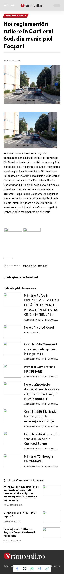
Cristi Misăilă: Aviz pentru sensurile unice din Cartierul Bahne (41, 439)
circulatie (29, 266)
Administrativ (15, 15)
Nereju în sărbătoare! (39, 327)
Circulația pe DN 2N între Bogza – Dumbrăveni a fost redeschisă (19, 532)
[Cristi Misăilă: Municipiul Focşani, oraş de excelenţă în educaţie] (12, 415)
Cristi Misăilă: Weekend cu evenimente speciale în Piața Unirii (40, 349)
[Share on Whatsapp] (32, 568)
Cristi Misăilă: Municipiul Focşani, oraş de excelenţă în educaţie (40, 416)
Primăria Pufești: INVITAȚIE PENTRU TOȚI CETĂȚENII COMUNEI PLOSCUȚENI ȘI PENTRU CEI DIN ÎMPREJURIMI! (41, 305)
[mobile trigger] (7, 5)
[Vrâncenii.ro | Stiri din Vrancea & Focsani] (32, 5)
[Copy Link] (47, 568)
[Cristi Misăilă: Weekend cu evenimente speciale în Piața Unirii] (12, 348)
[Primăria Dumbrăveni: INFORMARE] (12, 371)
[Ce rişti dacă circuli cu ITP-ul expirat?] (51, 516)
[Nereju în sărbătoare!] (12, 331)
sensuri (43, 266)
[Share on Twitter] (24, 568)
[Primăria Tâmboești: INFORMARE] (12, 460)
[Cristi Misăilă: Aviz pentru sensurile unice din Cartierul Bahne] (12, 438)
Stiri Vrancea (50, 320)
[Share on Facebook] (17, 568)
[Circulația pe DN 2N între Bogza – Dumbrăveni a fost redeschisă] (51, 532)
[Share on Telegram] (39, 568)
